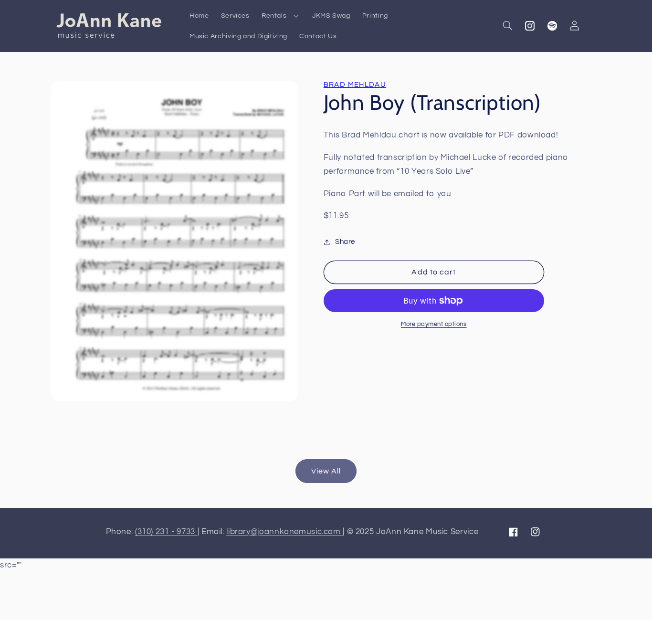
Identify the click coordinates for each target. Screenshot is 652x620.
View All (326, 471)
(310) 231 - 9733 (166, 531)
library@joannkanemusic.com (284, 531)
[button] (280, 15)
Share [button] (345, 241)
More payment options (434, 324)
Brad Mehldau (355, 84)
